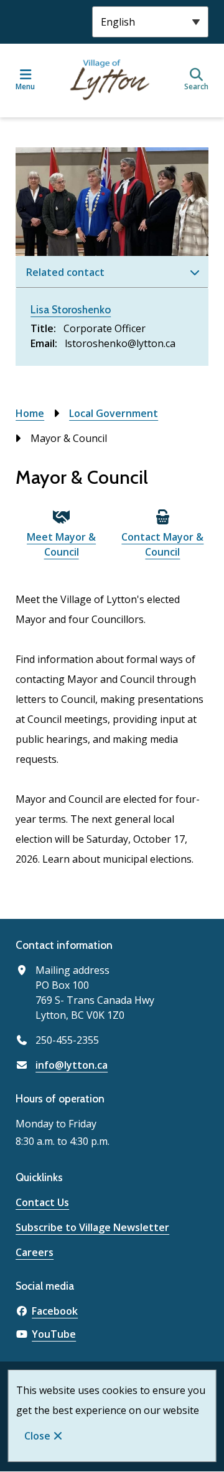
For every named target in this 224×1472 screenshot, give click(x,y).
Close (37, 1436)
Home (30, 413)
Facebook (55, 1311)
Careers (35, 1252)
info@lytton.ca (71, 1065)
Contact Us (42, 1202)
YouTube (54, 1334)
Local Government (113, 413)
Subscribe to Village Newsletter (92, 1227)
